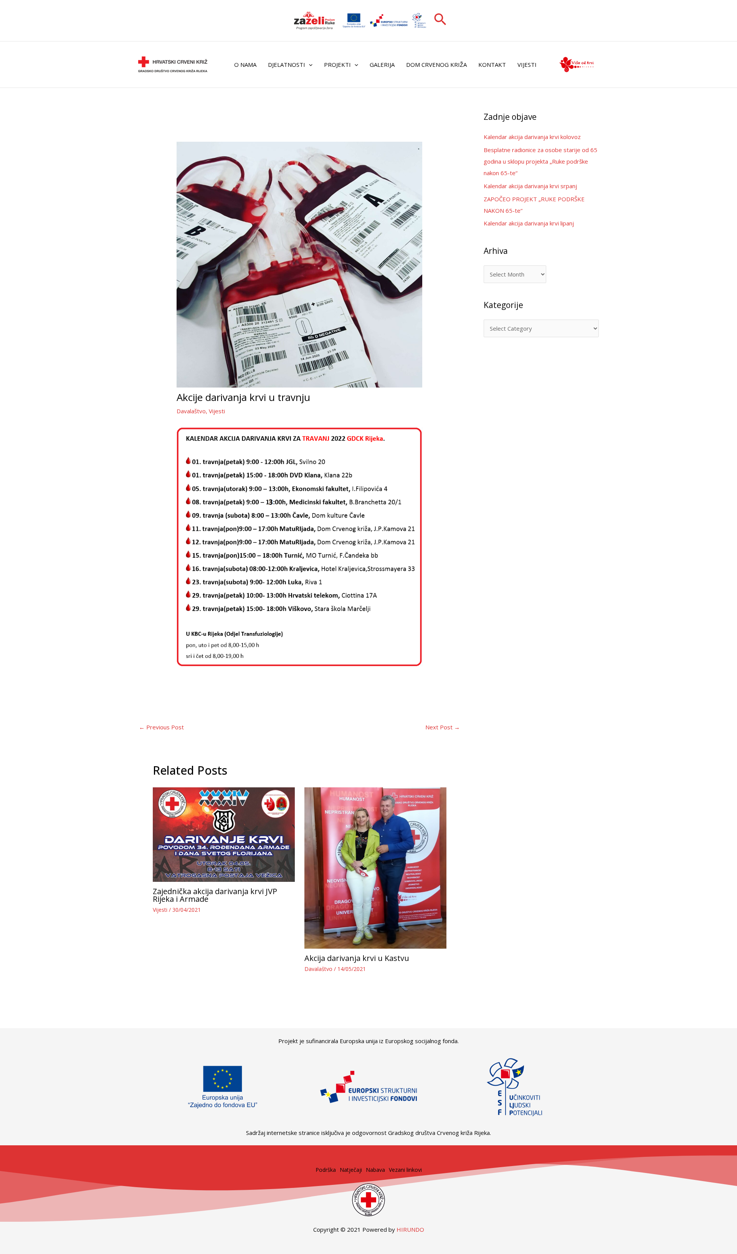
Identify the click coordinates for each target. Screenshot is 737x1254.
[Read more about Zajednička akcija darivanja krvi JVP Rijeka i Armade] (224, 834)
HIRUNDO (410, 1229)
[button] (440, 20)
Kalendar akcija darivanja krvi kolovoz (532, 137)
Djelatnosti (286, 64)
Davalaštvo (191, 411)
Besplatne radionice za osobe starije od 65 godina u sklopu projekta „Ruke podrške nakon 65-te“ (540, 161)
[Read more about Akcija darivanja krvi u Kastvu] (375, 867)
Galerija (382, 64)
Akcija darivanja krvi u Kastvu (356, 958)
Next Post (442, 727)
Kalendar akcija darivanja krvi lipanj (529, 223)
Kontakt (492, 64)
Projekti (337, 64)
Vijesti (527, 64)
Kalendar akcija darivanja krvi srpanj (530, 186)
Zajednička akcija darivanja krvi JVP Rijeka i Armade (215, 895)
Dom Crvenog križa (436, 64)
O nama (245, 64)
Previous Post (161, 727)
